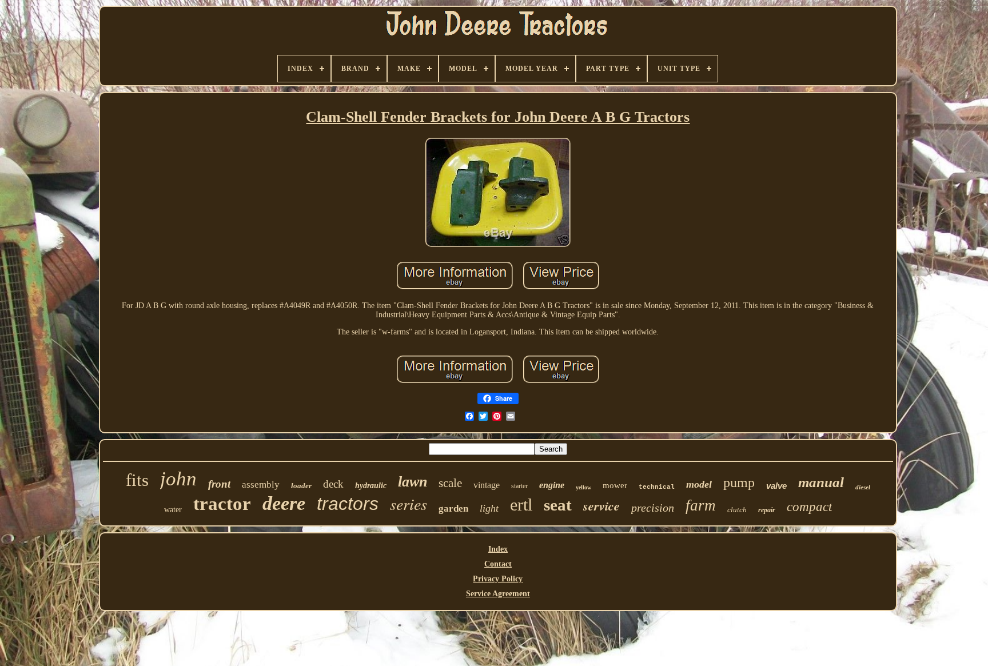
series (408, 504)
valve (776, 485)
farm (701, 505)
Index (498, 549)
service (601, 506)
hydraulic (371, 485)
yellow (583, 487)
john (178, 479)
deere (283, 503)
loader (301, 485)
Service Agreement (498, 593)
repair (766, 510)
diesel (862, 487)
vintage (486, 485)
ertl (521, 504)
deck (333, 484)
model (699, 484)
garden (453, 508)
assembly (261, 484)
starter (519, 486)
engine (551, 485)
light (489, 508)
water (173, 509)
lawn (412, 481)
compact (809, 507)
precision (652, 507)
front (219, 484)
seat (558, 505)
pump (739, 482)
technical (657, 487)
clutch (737, 509)
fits (137, 480)
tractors (348, 503)
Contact (498, 564)
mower (615, 485)
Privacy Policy (498, 579)
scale (450, 483)
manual (821, 482)
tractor (222, 503)
